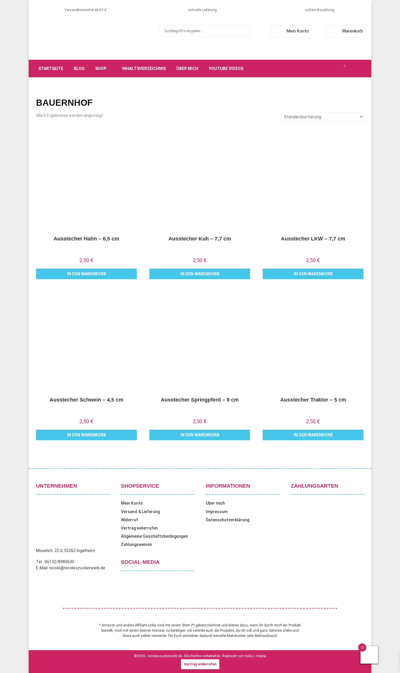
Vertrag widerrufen (139, 528)
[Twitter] (318, 68)
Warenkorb (352, 31)
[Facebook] (312, 68)
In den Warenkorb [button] (86, 273)
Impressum (217, 511)
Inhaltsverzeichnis (144, 68)
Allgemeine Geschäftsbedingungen (154, 536)
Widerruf (129, 519)
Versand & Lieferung (140, 511)
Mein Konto (298, 31)
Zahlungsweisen (136, 544)
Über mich (187, 68)
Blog (79, 68)
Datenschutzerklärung (227, 519)
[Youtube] (337, 68)
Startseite (50, 68)
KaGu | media (255, 656)
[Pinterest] (331, 68)
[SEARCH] (244, 31)
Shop (100, 68)
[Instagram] (325, 68)
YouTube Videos (226, 68)
